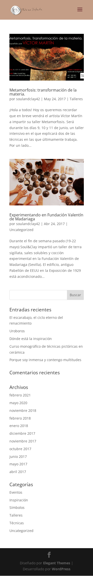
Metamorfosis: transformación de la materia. (43, 92)
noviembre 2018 (22, 410)
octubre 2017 (20, 448)
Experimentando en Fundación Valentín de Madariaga (46, 217)
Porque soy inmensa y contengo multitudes (45, 359)
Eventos (15, 492)
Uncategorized (21, 229)
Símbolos (17, 507)
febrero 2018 (20, 418)
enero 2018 (18, 425)
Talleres (76, 98)
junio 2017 (18, 456)
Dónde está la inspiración (30, 338)
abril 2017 (17, 471)
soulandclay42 (28, 98)
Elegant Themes (56, 563)
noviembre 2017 (22, 441)
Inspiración (18, 500)
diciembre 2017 (22, 433)
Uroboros (17, 331)
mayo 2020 (18, 402)
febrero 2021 (20, 395)
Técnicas (16, 523)
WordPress (61, 569)
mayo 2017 (18, 464)
